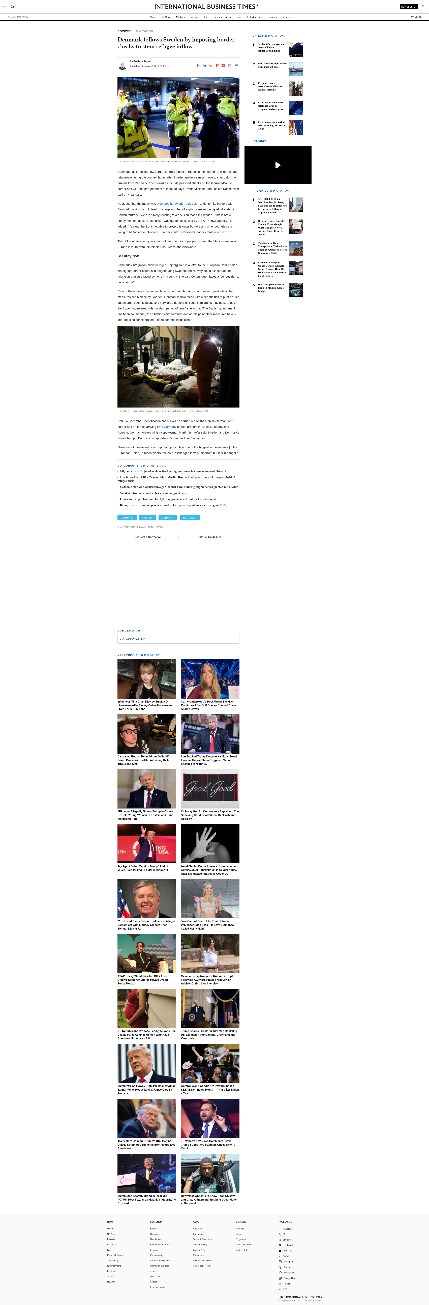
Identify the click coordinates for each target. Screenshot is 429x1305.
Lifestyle (272, 16)
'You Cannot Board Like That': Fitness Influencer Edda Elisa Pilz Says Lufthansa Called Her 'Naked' (207, 925)
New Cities (155, 1276)
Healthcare (155, 1239)
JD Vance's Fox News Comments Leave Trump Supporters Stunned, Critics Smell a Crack (208, 1145)
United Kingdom (243, 1244)
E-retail (153, 1228)
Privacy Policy (200, 1244)
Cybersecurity (157, 1255)
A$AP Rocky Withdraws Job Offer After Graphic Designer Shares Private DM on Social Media (142, 980)
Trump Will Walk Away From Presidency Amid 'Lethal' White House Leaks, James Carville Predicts (146, 1090)
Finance (154, 1250)
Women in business (159, 1266)
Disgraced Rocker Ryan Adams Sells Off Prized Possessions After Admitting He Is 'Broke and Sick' (143, 760)
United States (242, 1250)
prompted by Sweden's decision (178, 203)
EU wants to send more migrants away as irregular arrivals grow (271, 105)
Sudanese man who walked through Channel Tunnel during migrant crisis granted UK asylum (179, 487)
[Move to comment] (236, 65)
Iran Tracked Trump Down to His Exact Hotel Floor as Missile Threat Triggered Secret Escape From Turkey (209, 760)
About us (197, 1228)
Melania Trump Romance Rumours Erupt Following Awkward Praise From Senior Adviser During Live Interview (207, 980)
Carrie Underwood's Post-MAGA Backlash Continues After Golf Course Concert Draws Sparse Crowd (208, 705)
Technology (112, 1260)
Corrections (198, 1255)
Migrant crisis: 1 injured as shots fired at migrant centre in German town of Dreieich (173, 471)
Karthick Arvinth (142, 61)
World (153, 16)
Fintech (153, 1281)
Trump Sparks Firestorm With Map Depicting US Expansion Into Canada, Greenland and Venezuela (209, 1035)
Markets (180, 16)
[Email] (230, 65)
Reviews (286, 16)
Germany (170, 427)
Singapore (241, 1239)
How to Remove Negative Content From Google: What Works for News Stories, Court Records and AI (272, 228)
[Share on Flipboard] (217, 65)
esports (153, 1271)
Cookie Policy (199, 1250)
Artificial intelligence (160, 1260)
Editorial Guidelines (209, 537)
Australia (240, 1228)
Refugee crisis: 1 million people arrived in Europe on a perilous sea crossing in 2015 (173, 505)
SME (206, 16)
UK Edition (416, 17)
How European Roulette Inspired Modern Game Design (271, 287)
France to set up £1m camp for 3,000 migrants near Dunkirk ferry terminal (168, 499)
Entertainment (255, 16)
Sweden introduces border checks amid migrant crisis (153, 493)
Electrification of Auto (160, 1244)
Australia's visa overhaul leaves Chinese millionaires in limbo (271, 47)
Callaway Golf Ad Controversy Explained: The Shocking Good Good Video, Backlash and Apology (210, 815)
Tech (239, 16)
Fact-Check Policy (202, 1266)
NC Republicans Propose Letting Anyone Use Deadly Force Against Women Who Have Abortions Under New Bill (146, 1035)
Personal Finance (223, 16)
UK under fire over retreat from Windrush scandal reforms (270, 86)
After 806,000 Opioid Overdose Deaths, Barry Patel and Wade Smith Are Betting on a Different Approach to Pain (272, 206)
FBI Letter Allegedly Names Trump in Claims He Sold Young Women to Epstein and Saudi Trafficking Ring (145, 815)
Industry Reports (158, 1287)
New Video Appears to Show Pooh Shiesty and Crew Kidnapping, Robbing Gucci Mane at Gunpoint (209, 1200)
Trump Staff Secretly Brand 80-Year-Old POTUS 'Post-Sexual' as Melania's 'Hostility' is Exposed (146, 1200)
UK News (166, 16)
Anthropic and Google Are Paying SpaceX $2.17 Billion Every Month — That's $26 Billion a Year (210, 1090)
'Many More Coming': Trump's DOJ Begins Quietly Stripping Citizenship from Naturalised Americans (146, 1145)
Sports (110, 1276)
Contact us (198, 1234)
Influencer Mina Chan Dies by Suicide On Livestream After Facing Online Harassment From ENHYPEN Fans (145, 705)
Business (194, 16)
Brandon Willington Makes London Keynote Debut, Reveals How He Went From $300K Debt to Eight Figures (272, 269)
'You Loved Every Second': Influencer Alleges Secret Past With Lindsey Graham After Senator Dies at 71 (146, 925)
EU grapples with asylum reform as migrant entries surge (272, 125)
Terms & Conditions (202, 1239)
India (238, 1234)
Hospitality (155, 1234)
